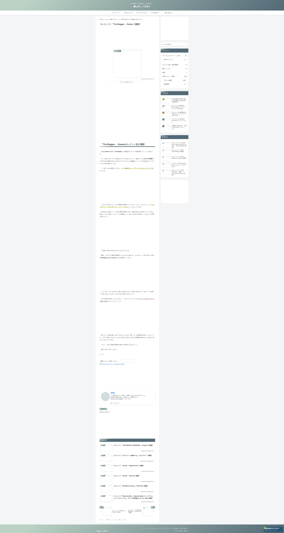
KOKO (113, 393)
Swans (108, 412)
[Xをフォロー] (114, 403)
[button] (187, 44)
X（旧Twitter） (175, 528)
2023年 (102, 412)
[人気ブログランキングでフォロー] (127, 361)
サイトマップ (146, 528)
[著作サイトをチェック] (111, 403)
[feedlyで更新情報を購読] (116, 403)
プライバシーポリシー (165, 528)
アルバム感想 (104, 409)
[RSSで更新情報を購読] (119, 403)
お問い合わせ (184, 528)
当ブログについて (154, 528)
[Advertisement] (127, 37)
